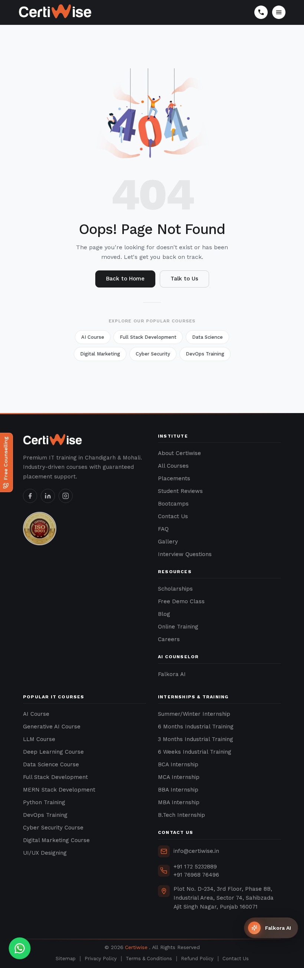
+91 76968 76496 (196, 874)
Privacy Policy (101, 958)
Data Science (207, 337)
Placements (174, 478)
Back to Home (125, 278)
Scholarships (175, 588)
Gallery (168, 541)
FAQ (163, 529)
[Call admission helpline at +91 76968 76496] (261, 12)
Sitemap (66, 958)
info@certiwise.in (196, 851)
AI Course (92, 337)
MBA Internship (178, 802)
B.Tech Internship (181, 815)
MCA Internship (178, 777)
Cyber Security (153, 354)
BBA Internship (178, 789)
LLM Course (39, 739)
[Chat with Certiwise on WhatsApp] (20, 948)
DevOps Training (205, 354)
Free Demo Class (181, 601)
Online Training (178, 626)
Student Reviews (180, 491)
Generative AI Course (51, 726)
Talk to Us (184, 278)
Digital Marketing (100, 354)
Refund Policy (197, 958)
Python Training (44, 802)
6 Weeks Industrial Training (194, 751)
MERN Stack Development (59, 789)
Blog (164, 614)
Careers (169, 639)
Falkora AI (172, 674)
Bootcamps (173, 503)
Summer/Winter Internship (194, 714)
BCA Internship (178, 764)
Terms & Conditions (149, 958)
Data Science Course (51, 764)
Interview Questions (185, 554)
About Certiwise (179, 453)
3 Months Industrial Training (195, 739)
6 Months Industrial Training (196, 726)
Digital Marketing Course (56, 840)
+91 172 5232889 (195, 866)
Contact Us (173, 516)
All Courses (173, 465)
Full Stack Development (148, 337)
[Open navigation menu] (278, 12)
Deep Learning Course (53, 751)
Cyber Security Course (53, 827)
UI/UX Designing (45, 853)
